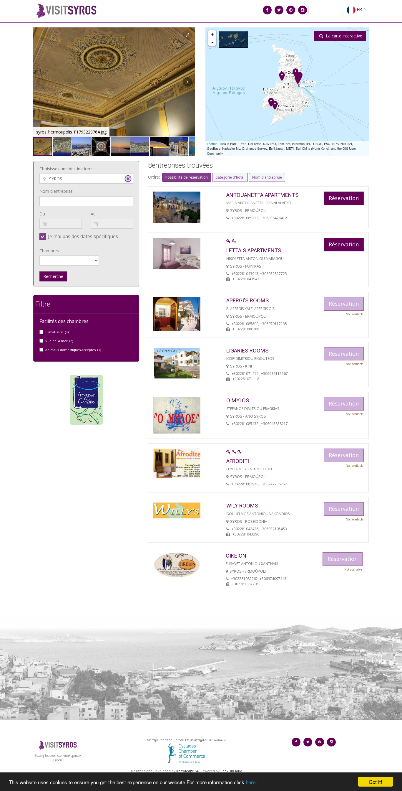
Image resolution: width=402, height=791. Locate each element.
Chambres (49, 250)
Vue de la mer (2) (59, 341)
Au (93, 214)
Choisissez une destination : (65, 169)
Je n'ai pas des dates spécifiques (83, 236)
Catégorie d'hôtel (230, 177)
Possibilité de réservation (186, 177)
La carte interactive (343, 36)
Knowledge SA (187, 771)
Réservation (344, 198)
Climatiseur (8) (57, 332)
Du (42, 214)
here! (251, 782)
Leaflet (212, 143)
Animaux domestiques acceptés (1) (73, 349)
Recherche (53, 276)
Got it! (375, 781)
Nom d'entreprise (56, 191)
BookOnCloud (231, 771)
